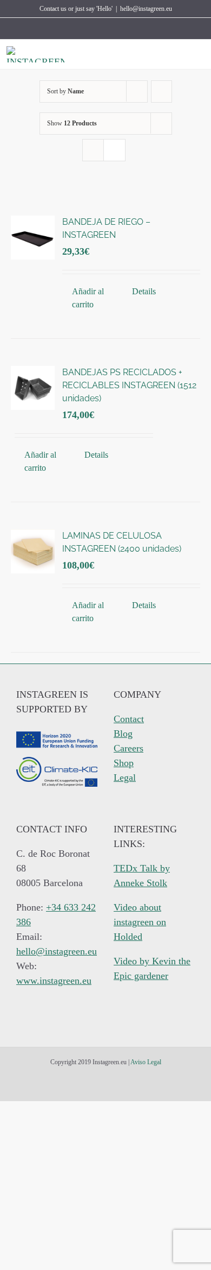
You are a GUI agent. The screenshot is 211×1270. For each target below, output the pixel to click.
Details (144, 291)
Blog (123, 733)
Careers (128, 748)
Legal (125, 777)
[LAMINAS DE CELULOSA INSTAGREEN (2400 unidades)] (33, 551)
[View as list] (114, 150)
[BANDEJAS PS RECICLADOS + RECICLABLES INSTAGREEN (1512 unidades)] (33, 388)
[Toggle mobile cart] (180, 54)
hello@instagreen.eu (146, 8)
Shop (124, 762)
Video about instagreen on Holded (140, 922)
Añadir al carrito (88, 298)
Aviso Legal (145, 1062)
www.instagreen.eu (53, 980)
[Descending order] (161, 91)
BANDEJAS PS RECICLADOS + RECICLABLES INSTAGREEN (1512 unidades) (129, 385)
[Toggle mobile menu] (200, 54)
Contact (129, 718)
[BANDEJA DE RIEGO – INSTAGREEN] (33, 238)
